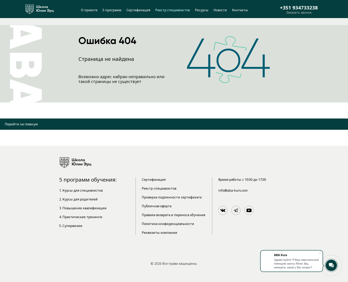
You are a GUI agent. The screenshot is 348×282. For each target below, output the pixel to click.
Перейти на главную (21, 124)
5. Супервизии (70, 226)
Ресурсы (201, 10)
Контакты (240, 10)
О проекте (89, 10)
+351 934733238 (299, 7)
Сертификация (138, 10)
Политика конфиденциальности (168, 224)
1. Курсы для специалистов (81, 190)
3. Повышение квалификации (83, 208)
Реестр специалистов (172, 10)
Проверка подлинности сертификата (172, 197)
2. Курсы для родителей (78, 199)
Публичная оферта (156, 206)
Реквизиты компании (159, 232)
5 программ (112, 10)
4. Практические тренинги (80, 217)
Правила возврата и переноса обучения (173, 215)
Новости (220, 10)
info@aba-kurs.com (233, 190)
